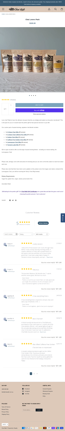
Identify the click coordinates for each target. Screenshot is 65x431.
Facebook (27, 389)
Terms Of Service (6, 407)
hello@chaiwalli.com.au (7, 392)
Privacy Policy (5, 412)
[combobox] (26, 234)
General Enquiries (47, 389)
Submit (39, 410)
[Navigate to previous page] (28, 373)
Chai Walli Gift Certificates (29, 191)
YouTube (27, 393)
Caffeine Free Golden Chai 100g (16, 139)
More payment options (39, 114)
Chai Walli (4, 428)
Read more (50, 257)
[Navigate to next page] (37, 373)
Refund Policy (5, 409)
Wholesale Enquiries (48, 391)
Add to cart (39, 105)
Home (3, 14)
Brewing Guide (46, 393)
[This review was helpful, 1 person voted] (57, 337)
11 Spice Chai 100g (12, 132)
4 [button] (35, 95)
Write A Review (43, 223)
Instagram (27, 391)
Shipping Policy (5, 414)
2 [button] (31, 95)
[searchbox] (9, 234)
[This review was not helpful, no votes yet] (60, 262)
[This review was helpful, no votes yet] (57, 262)
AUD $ (4, 424)
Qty (5, 109)
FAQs (44, 396)
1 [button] (29, 95)
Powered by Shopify (12, 428)
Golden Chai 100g (12, 137)
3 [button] (33, 95)
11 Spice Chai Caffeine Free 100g (17, 134)
